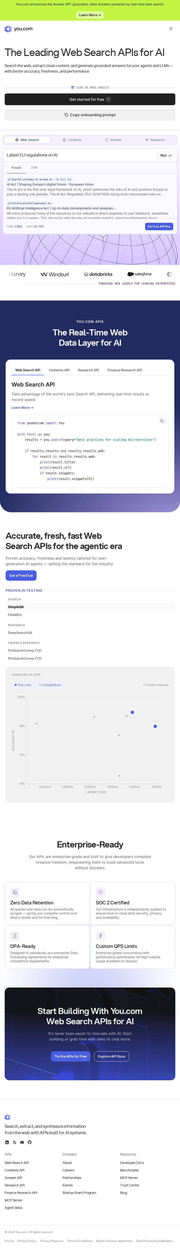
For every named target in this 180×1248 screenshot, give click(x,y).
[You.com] (46, 1117)
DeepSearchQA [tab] (20, 633)
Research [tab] (157, 140)
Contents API (14, 1170)
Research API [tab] (88, 370)
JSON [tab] (34, 167)
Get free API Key (159, 226)
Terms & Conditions (79, 1241)
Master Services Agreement (114, 1241)
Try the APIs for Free (71, 1056)
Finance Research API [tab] (125, 370)
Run (164, 155)
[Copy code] (161, 421)
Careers (68, 1170)
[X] (14, 1142)
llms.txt (9, 1241)
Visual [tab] (16, 167)
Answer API (13, 1178)
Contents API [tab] (59, 370)
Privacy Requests (51, 1241)
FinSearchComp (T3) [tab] (25, 658)
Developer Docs (132, 1163)
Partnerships (72, 1178)
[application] (90, 744)
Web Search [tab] (29, 140)
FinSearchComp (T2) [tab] (25, 650)
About (67, 1163)
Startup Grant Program (79, 1193)
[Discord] (22, 1142)
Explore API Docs (111, 1056)
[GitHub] (29, 1142)
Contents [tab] (75, 140)
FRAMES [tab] (15, 615)
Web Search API (17, 1163)
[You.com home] (18, 28)
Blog (123, 1193)
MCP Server (13, 1200)
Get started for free (89, 99)
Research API (15, 1185)
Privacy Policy (27, 1241)
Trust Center (129, 1185)
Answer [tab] (116, 140)
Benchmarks (129, 1170)
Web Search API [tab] (27, 370)
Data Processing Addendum (154, 1241)
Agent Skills (13, 1208)
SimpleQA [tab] (16, 607)
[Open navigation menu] (170, 28)
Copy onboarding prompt (93, 114)
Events (68, 1185)
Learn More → (90, 15)
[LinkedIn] (7, 1142)
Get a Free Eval (21, 575)
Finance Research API (21, 1193)
